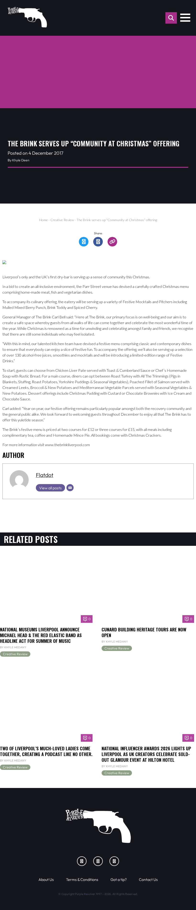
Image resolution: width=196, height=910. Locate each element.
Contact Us (148, 879)
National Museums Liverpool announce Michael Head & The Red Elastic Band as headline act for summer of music (41, 635)
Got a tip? (118, 879)
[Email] (70, 487)
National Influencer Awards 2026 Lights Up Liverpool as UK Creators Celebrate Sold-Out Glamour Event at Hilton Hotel (146, 754)
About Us (46, 879)
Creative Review (62, 220)
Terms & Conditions (82, 879)
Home (43, 220)
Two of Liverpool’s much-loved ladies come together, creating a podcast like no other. (46, 751)
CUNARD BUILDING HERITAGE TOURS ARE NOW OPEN (144, 632)
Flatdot (44, 474)
